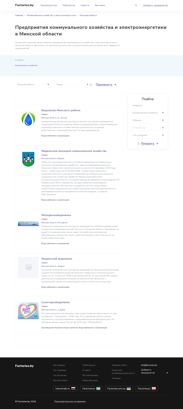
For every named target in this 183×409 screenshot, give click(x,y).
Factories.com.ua (116, 388)
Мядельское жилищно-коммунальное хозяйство (74, 151)
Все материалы (90, 375)
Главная (19, 15)
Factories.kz (88, 388)
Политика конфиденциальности (123, 372)
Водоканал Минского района (60, 110)
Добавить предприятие (155, 5)
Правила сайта (119, 365)
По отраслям (59, 370)
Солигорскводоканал (55, 302)
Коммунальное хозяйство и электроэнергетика (51, 15)
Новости (85, 5)
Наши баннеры (90, 380)
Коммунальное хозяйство (26, 65)
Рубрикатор (69, 5)
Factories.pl (144, 388)
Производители (48, 5)
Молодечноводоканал (56, 215)
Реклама (116, 378)
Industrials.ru (62, 388)
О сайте (86, 370)
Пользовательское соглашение (70, 401)
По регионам (60, 375)
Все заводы (59, 365)
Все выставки (60, 380)
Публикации (89, 365)
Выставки (100, 5)
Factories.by (24, 5)
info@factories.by (149, 365)
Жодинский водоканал (56, 259)
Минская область (88, 15)
